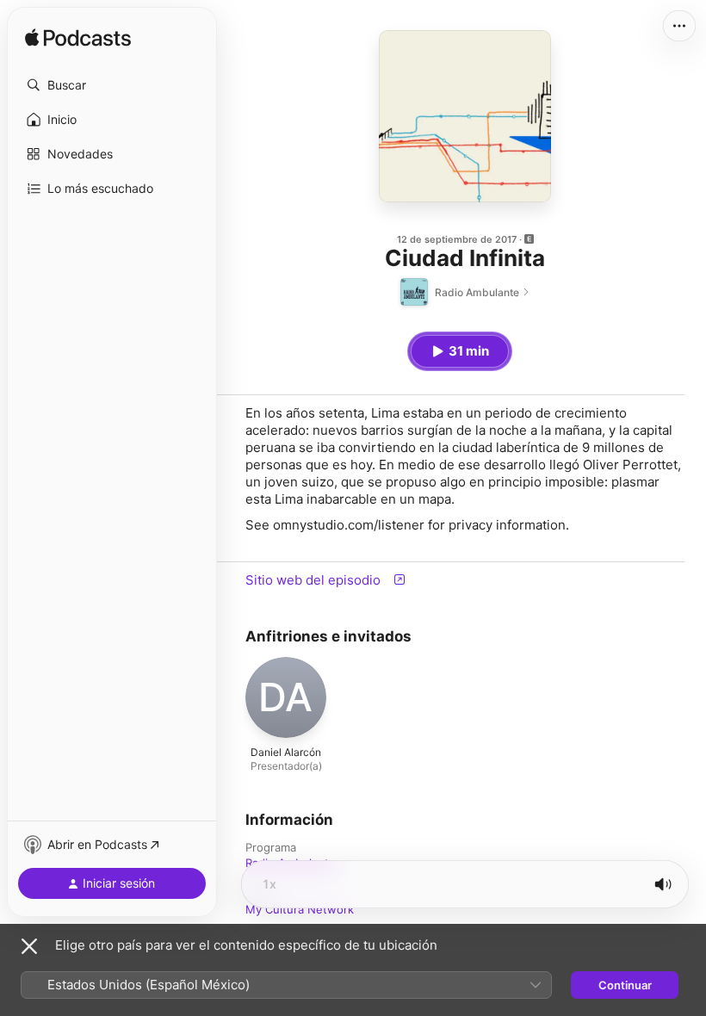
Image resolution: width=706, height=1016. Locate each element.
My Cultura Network (299, 909)
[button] (112, 85)
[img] (78, 38)
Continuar (625, 985)
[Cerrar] (29, 946)
